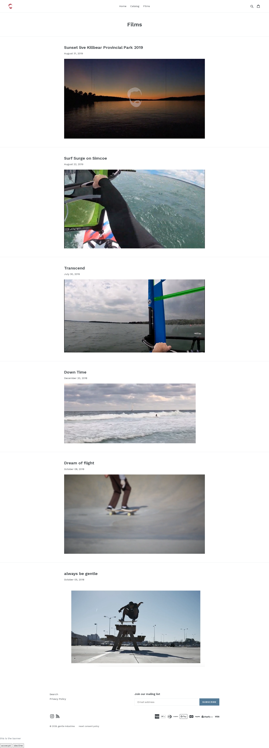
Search (54, 694)
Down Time (75, 372)
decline (18, 745)
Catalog (134, 6)
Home (122, 6)
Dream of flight (79, 463)
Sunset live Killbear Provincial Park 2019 (103, 47)
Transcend (74, 268)
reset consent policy (89, 726)
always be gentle (81, 573)
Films (146, 6)
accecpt (6, 745)
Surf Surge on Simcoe (85, 158)
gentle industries (66, 726)
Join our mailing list (147, 694)
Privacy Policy (58, 698)
